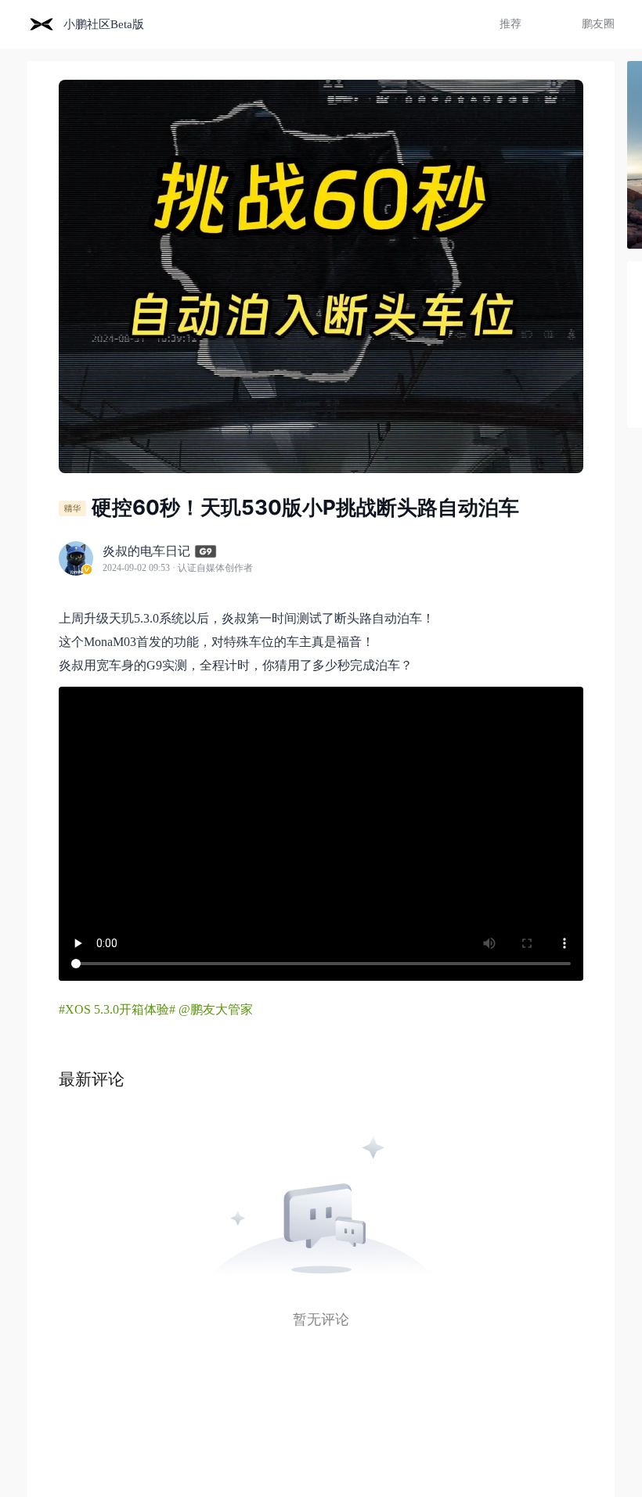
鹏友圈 (598, 24)
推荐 (510, 24)
